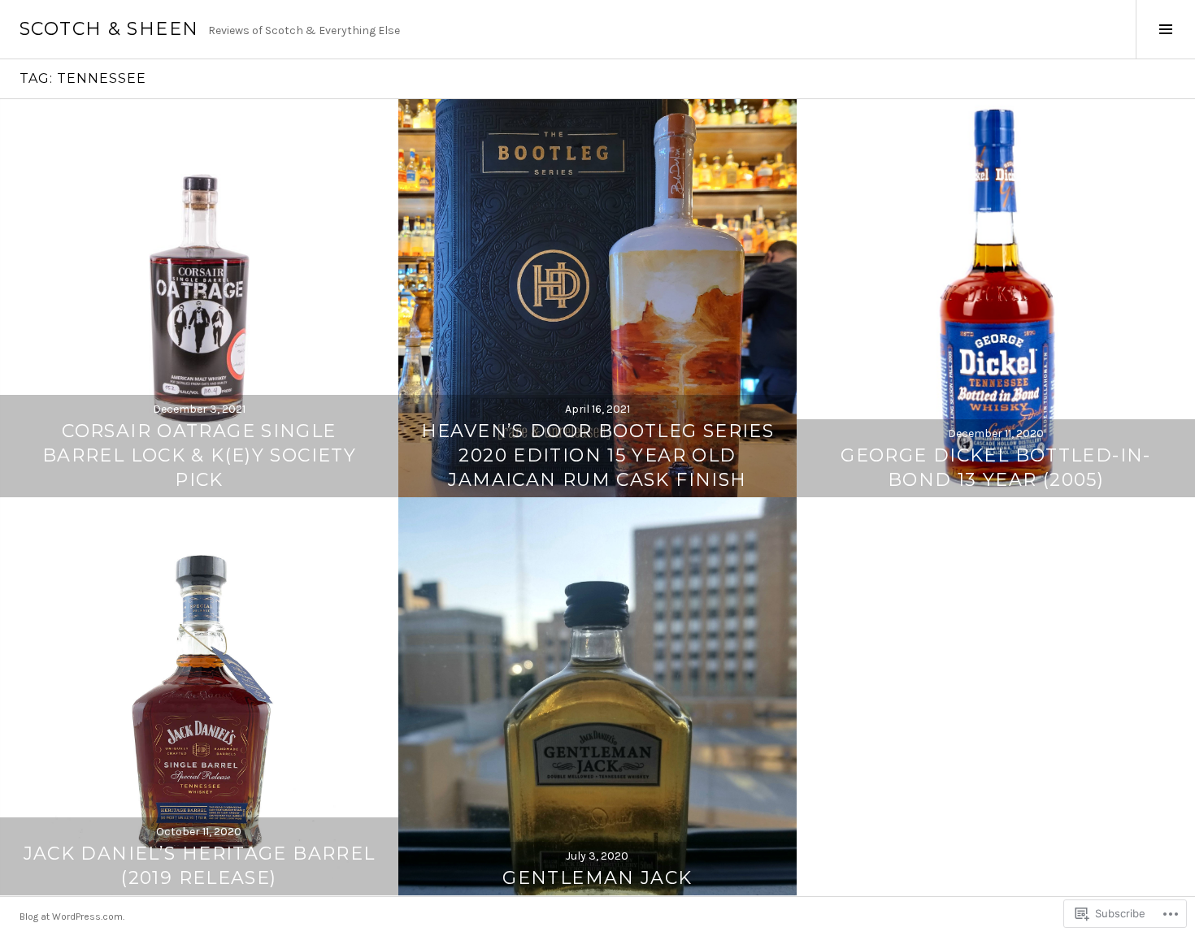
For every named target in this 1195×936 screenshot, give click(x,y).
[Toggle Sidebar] (1165, 29)
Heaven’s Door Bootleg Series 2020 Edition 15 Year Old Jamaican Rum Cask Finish (598, 455)
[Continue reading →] (199, 298)
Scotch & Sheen (109, 29)
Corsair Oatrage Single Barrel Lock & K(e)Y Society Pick (199, 455)
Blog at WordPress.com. (72, 916)
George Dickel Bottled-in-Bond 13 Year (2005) (995, 467)
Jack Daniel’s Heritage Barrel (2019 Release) (200, 866)
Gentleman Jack (597, 878)
